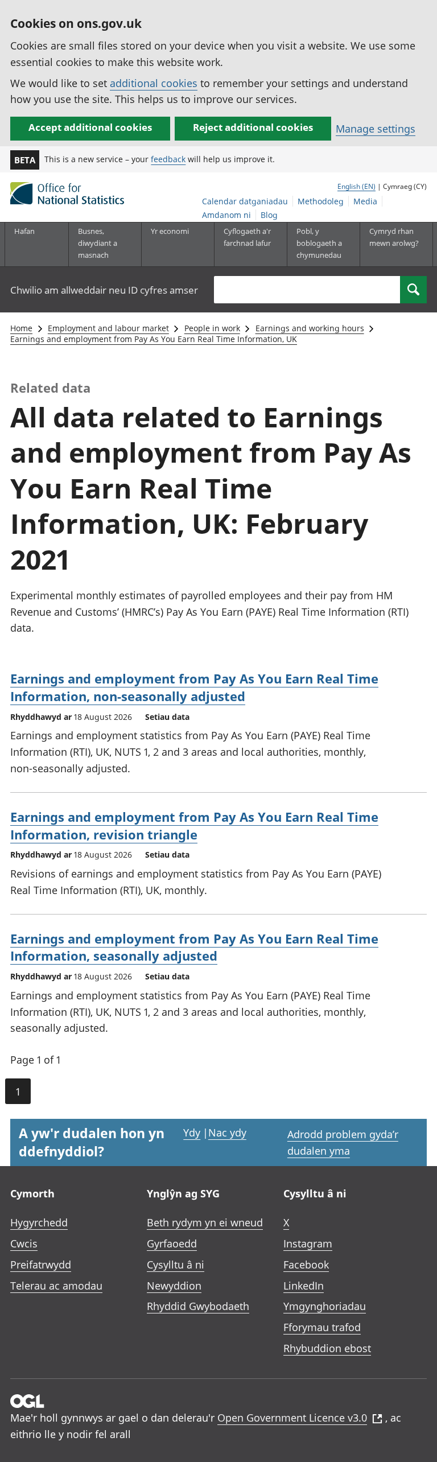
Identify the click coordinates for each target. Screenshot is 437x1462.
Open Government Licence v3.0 (292, 1417)
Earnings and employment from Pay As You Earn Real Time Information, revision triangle (194, 825)
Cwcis (24, 1243)
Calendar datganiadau (245, 201)
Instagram (307, 1243)
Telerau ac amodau (56, 1285)
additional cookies (153, 83)
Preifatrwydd (40, 1264)
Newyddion (174, 1285)
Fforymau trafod (322, 1327)
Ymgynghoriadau (324, 1306)
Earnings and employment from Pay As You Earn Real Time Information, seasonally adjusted (194, 947)
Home (21, 328)
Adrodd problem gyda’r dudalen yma (342, 1142)
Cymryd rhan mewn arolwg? (394, 237)
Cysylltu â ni (175, 1264)
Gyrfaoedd (172, 1243)
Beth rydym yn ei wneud (205, 1222)
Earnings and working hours (309, 328)
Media (365, 201)
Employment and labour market (108, 328)
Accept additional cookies (90, 127)
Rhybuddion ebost (327, 1348)
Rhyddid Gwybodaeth (198, 1306)
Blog (269, 214)
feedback (168, 159)
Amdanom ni (226, 214)
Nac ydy (227, 1132)
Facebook (306, 1264)
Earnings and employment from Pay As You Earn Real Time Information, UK (153, 338)
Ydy (191, 1132)
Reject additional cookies (253, 127)
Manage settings (375, 128)
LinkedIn (303, 1285)
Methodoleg (321, 201)
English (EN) (356, 186)
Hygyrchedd (39, 1222)
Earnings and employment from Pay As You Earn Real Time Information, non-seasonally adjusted (194, 687)
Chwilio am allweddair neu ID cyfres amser (104, 289)
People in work (212, 328)
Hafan (24, 231)
